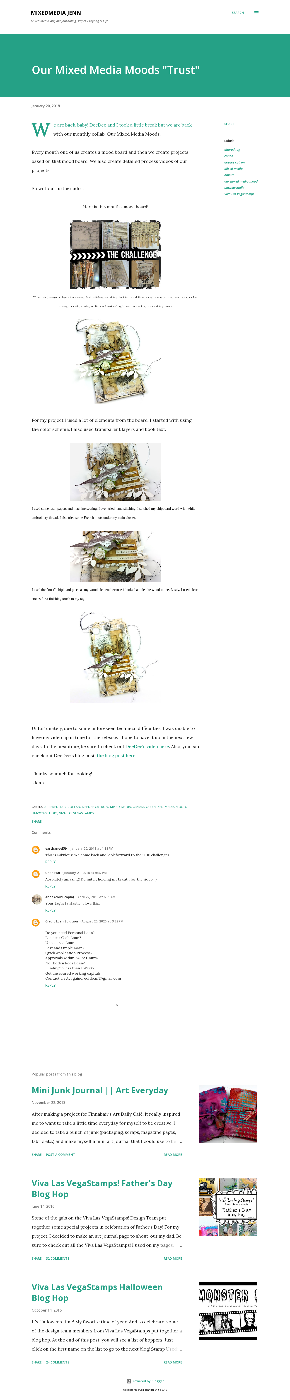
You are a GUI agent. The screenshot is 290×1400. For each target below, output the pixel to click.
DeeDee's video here (147, 746)
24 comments (57, 1362)
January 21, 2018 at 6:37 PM (85, 873)
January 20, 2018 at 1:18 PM (91, 848)
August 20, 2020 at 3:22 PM (102, 921)
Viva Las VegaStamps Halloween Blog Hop (97, 1292)
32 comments (57, 1258)
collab (228, 156)
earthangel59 (56, 848)
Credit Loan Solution (61, 921)
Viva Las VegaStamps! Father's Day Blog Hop (102, 1189)
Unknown (52, 873)
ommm (229, 175)
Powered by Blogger (148, 1381)
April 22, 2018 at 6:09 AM (96, 897)
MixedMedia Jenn (56, 12)
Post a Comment (60, 1154)
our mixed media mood (241, 181)
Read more (173, 1154)
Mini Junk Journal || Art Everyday (100, 1090)
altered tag (232, 149)
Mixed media (233, 168)
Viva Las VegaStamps (239, 194)
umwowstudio (234, 187)
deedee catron (234, 162)
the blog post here (116, 755)
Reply (50, 861)
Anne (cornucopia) (59, 897)
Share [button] (229, 124)
